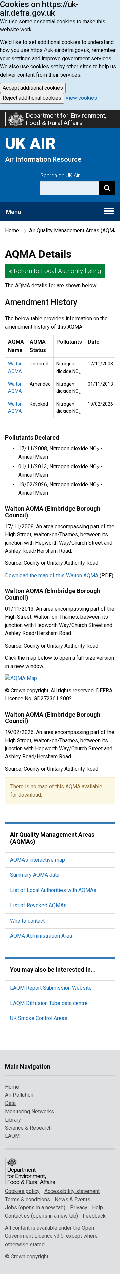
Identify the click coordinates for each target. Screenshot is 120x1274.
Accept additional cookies (33, 88)
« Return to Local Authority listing (55, 271)
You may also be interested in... (53, 969)
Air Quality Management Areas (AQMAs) (52, 838)
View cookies (81, 98)
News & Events (72, 1199)
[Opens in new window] (60, 678)
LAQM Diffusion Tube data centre (49, 1003)
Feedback (94, 1216)
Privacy (78, 1207)
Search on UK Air (60, 175)
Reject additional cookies (32, 98)
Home (12, 230)
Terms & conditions (27, 1199)
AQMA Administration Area (41, 936)
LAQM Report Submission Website (51, 988)
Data (10, 1103)
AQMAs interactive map (37, 860)
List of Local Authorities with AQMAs (53, 890)
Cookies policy (22, 1191)
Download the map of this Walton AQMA (51, 575)
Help (97, 1207)
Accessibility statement (72, 1191)
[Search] (107, 188)
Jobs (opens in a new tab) (35, 1207)
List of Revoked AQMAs (38, 905)
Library (13, 1120)
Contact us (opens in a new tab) (41, 1216)
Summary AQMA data (34, 875)
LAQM (12, 1136)
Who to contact (27, 921)
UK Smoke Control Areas (38, 1018)
